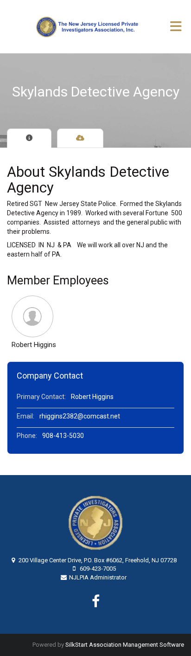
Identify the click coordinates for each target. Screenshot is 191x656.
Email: (25, 416)
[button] (34, 316)
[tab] (29, 138)
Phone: (27, 435)
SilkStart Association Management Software (124, 644)
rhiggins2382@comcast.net (79, 416)
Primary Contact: (41, 396)
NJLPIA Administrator (98, 577)
